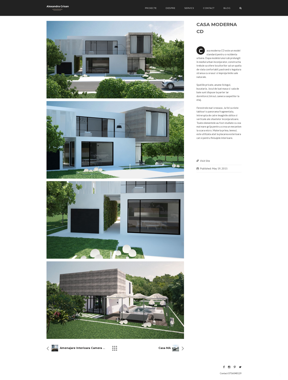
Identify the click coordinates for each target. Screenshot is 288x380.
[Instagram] (229, 366)
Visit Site (205, 160)
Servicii (189, 8)
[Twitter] (239, 366)
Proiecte (151, 8)
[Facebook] (224, 366)
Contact (208, 8)
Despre (170, 8)
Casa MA (164, 348)
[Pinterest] (234, 366)
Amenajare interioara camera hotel (85, 348)
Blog (227, 8)
